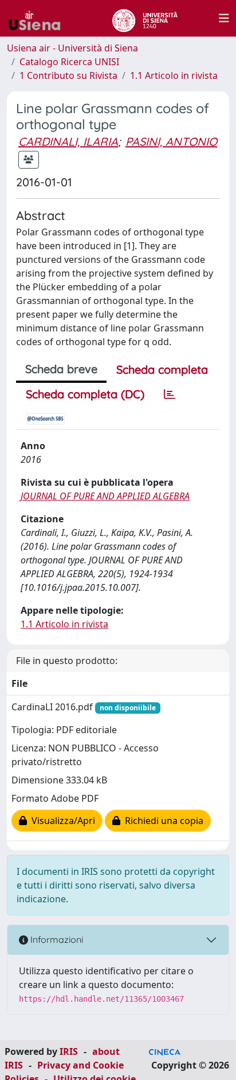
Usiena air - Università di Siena (72, 48)
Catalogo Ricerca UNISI (69, 61)
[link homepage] (39, 18)
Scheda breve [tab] (61, 369)
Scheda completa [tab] (162, 369)
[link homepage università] (144, 18)
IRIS (69, 1051)
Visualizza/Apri (61, 820)
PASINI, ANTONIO (171, 141)
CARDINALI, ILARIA (68, 141)
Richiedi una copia (161, 820)
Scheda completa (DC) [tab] (85, 394)
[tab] (169, 394)
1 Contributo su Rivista (68, 75)
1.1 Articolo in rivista (174, 75)
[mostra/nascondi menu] (224, 18)
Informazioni (55, 939)
